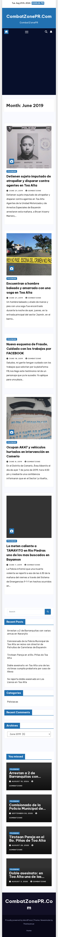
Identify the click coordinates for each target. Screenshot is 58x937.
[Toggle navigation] (27, 32)
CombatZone (34, 191)
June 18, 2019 (16, 359)
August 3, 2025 (20, 882)
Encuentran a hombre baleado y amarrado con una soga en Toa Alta (28, 287)
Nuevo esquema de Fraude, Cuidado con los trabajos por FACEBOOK (28, 348)
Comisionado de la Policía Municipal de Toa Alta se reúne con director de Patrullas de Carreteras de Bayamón (28, 644)
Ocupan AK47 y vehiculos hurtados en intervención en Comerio (27, 451)
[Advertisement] (29, 66)
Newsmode (45, 920)
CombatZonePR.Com (29, 16)
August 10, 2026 (20, 781)
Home (29, 931)
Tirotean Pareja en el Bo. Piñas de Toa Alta (27, 839)
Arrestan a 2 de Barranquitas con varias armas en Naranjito (23, 778)
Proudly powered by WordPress (19, 920)
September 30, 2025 (22, 813)
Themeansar (28, 924)
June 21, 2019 (16, 191)
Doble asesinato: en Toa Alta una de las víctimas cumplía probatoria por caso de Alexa (28, 668)
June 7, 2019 (16, 565)
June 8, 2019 (16, 462)
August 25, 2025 (21, 845)
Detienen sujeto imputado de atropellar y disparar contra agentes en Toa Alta (28, 180)
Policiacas (11, 171)
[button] (46, 31)
